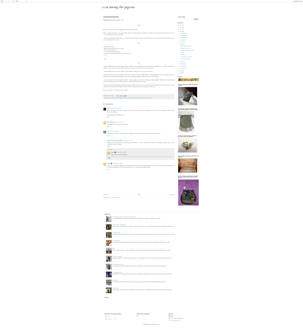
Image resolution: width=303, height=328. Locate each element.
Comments (108, 319)
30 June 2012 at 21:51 (120, 122)
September (183, 37)
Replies (110, 149)
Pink (182, 52)
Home (139, 194)
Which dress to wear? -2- (186, 46)
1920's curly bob (110, 98)
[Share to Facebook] (124, 96)
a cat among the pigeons (118, 7)
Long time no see (116, 232)
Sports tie (183, 54)
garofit (112, 152)
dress (160, 66)
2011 (181, 71)
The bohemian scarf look (186, 57)
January (183, 68)
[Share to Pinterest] (126, 96)
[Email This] (120, 96)
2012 (181, 31)
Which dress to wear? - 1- (186, 48)
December (183, 33)
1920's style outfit (128, 98)
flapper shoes (143, 98)
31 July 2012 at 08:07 (121, 152)
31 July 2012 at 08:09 (117, 163)
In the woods (115, 288)
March (182, 64)
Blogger (157, 324)
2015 (181, 25)
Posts (107, 316)
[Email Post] (117, 95)
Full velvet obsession (117, 256)
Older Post (171, 194)
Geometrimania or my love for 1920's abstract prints (124, 217)
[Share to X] (123, 96)
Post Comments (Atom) (114, 197)
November (183, 35)
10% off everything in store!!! (187, 50)
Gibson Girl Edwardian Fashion (114, 140)
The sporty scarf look (185, 59)
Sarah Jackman (111, 122)
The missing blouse (116, 272)
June (182, 44)
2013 (181, 29)
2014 (181, 27)
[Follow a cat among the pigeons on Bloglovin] (137, 316)
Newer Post (106, 194)
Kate (108, 131)
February (183, 66)
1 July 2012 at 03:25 (114, 131)
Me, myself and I (116, 240)
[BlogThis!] (121, 96)
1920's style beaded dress (119, 98)
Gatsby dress (149, 98)
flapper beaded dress (136, 98)
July (182, 42)
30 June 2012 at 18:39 (116, 108)
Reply (108, 117)
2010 (181, 73)
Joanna (109, 108)
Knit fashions (115, 280)
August (182, 40)
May (182, 61)
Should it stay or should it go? (119, 224)
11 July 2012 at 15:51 (128, 140)
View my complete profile (174, 320)
